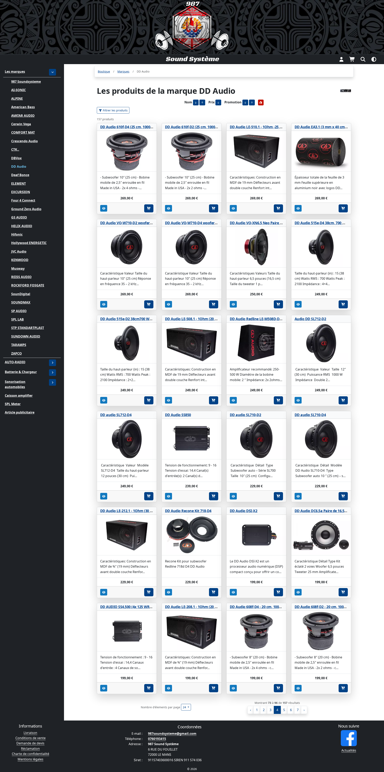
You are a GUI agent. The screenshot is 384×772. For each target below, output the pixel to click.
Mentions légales (30, 759)
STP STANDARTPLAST (27, 328)
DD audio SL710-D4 (310, 414)
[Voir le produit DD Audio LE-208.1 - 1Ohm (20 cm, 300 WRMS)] (191, 631)
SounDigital (20, 294)
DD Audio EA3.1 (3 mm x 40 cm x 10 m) (326, 126)
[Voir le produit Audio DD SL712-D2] (321, 343)
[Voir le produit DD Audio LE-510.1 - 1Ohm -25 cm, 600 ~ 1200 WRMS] (256, 151)
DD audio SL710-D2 (245, 414)
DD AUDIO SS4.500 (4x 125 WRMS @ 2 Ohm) (136, 606)
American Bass (23, 107)
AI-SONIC (18, 90)
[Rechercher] (363, 59)
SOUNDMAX (20, 302)
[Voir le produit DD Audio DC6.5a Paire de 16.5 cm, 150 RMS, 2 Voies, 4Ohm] (321, 535)
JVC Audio (18, 251)
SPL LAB (17, 319)
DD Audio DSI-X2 (243, 510)
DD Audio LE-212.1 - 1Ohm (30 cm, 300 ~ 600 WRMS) (142, 510)
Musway (18, 268)
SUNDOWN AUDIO (25, 336)
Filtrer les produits (115, 110)
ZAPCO (16, 353)
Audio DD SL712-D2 (310, 318)
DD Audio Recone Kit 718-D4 (188, 510)
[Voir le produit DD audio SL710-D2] (256, 439)
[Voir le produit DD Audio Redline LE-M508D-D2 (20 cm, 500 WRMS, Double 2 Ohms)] (256, 343)
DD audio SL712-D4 (116, 414)
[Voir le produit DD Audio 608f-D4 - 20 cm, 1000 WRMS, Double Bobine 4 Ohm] (256, 631)
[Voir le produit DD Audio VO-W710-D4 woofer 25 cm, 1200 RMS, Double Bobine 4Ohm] (191, 247)
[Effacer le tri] (261, 102)
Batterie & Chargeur (21, 372)
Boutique (104, 71)
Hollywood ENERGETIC (29, 243)
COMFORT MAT (23, 132)
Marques (123, 71)
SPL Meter (13, 404)
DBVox (16, 158)
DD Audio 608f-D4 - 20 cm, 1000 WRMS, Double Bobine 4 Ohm (280, 606)
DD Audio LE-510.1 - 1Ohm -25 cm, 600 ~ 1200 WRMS (272, 126)
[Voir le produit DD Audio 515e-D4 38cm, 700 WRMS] (321, 247)
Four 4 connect (23, 200)
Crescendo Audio (24, 141)
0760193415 (157, 739)
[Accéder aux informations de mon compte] (341, 59)
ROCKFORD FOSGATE (27, 285)
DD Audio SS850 (178, 414)
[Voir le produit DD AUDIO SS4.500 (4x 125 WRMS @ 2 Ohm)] (127, 631)
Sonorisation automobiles (15, 384)
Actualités (348, 750)
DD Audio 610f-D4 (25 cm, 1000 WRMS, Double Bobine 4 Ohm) (150, 126)
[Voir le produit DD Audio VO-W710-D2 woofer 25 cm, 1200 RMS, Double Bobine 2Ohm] (127, 247)
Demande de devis (30, 743)
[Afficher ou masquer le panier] (352, 59)
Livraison (30, 733)
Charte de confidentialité (30, 754)
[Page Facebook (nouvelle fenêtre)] (349, 738)
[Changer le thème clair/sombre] (373, 59)
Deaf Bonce (20, 175)
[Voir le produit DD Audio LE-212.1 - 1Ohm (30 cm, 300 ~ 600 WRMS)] (127, 535)
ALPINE (17, 98)
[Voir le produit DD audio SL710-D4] (321, 439)
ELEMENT (18, 183)
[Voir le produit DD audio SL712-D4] (127, 439)
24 (185, 707)
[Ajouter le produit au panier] (148, 208)
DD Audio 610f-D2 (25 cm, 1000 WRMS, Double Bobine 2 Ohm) (215, 126)
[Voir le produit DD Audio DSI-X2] (256, 535)
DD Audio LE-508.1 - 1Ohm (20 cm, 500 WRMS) (202, 318)
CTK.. (15, 149)
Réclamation (30, 748)
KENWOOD (19, 260)
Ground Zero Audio (26, 209)
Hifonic (17, 234)
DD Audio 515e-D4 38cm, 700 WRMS (324, 222)
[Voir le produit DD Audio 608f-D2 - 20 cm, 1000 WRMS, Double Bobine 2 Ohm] (321, 631)
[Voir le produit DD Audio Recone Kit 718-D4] (191, 535)
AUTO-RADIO (15, 362)
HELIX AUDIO (21, 226)
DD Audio (18, 166)
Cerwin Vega (21, 124)
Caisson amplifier (19, 395)
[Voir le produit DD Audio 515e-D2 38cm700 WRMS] (127, 343)
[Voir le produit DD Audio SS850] (191, 439)
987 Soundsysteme (26, 81)
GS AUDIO (19, 217)
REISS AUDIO (21, 277)
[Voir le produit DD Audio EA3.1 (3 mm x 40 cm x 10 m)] (321, 151)
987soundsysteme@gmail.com (172, 733)
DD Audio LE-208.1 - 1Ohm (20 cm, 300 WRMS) (202, 606)
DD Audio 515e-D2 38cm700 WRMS (128, 318)
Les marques (15, 71)
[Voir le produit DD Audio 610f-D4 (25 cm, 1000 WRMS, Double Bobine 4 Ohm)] (127, 151)
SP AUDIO (19, 311)
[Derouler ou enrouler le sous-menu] (52, 362)
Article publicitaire (19, 412)
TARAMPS (18, 345)
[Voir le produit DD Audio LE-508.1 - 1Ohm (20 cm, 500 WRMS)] (191, 343)
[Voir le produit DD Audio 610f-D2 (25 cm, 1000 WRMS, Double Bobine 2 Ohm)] (191, 151)
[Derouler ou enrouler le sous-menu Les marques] (52, 72)
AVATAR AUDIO (23, 115)
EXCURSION (20, 192)
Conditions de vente (30, 738)
